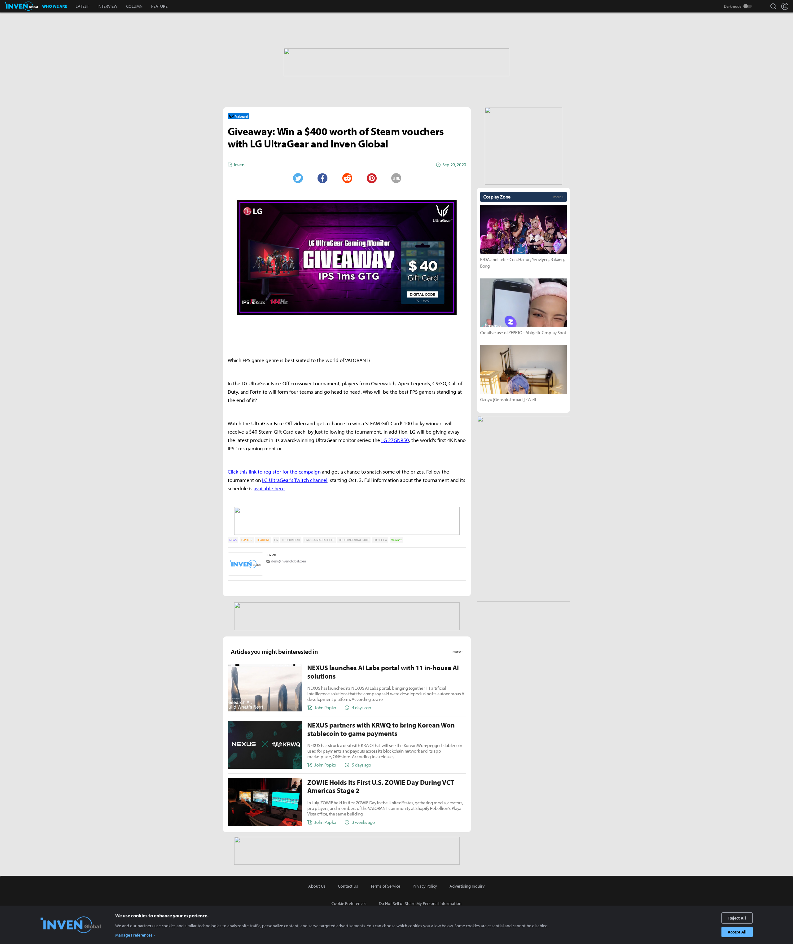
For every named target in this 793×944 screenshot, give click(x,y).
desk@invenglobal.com (288, 561)
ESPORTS (246, 540)
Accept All (737, 932)
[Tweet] (298, 178)
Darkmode (733, 6)
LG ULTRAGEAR (291, 540)
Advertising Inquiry (467, 886)
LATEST (82, 6)
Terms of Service (385, 886)
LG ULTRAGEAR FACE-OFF (354, 540)
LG (275, 540)
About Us (317, 886)
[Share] (322, 178)
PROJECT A (380, 540)
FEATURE (159, 6)
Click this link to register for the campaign (274, 471)
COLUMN (134, 6)
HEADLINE (263, 540)
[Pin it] (372, 178)
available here (269, 488)
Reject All (737, 918)
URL (396, 178)
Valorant (396, 540)
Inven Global (21, 6)
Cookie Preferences (348, 903)
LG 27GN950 (395, 440)
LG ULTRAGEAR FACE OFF (319, 540)
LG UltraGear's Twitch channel (294, 480)
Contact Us (348, 886)
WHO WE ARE (54, 6)
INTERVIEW (107, 6)
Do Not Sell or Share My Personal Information (420, 903)
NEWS (233, 540)
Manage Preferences (133, 935)
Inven (271, 554)
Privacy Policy (425, 886)
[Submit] (347, 178)
